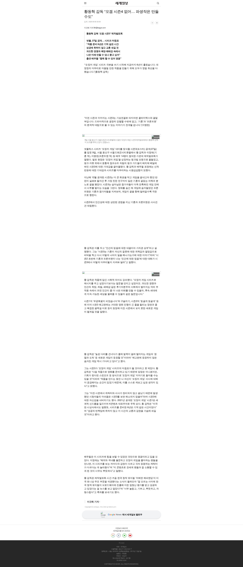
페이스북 (119, 535)
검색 (158, 3)
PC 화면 (121, 543)
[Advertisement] (121, 94)
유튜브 (130, 535)
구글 (113, 535)
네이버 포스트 (124, 535)
